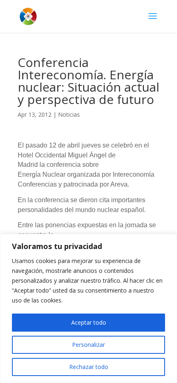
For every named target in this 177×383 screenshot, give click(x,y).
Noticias (69, 114)
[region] (88, 308)
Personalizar (88, 344)
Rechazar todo (88, 367)
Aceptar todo (88, 322)
